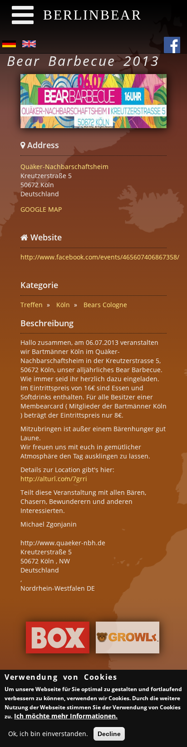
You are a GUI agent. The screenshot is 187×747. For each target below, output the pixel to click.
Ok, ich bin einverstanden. (48, 733)
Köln (63, 304)
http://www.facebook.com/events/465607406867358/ (99, 257)
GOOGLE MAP (41, 209)
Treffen (31, 304)
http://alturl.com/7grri (53, 478)
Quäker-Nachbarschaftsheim (64, 166)
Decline (109, 733)
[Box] (57, 640)
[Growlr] (127, 640)
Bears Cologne (105, 304)
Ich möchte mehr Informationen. (66, 716)
